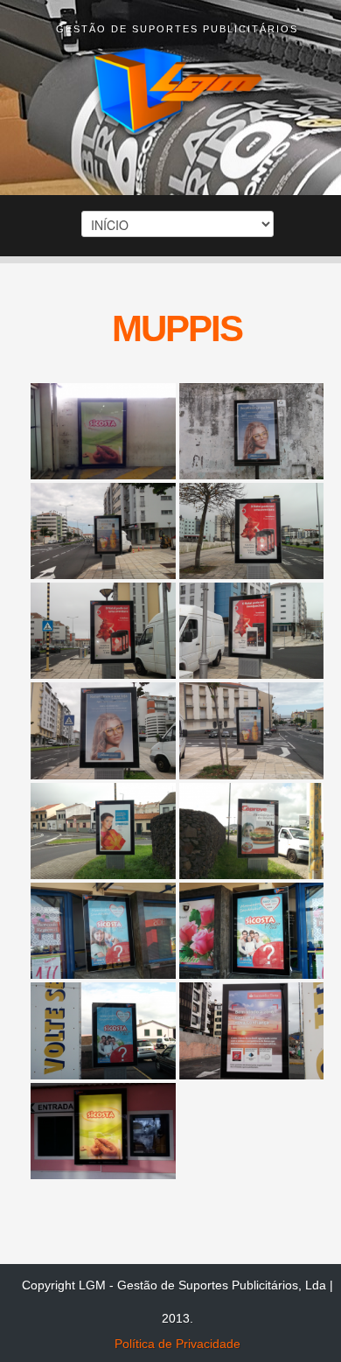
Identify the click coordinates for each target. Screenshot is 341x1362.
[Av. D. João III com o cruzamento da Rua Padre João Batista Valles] (103, 631)
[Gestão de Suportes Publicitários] (177, 93)
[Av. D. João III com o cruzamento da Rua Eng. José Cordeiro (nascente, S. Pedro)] (251, 431)
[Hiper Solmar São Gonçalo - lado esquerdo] (251, 931)
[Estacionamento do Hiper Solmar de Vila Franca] (103, 431)
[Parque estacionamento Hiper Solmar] (103, 1030)
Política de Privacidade (177, 1344)
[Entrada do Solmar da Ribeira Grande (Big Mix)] (103, 1131)
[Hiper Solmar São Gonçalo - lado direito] (103, 931)
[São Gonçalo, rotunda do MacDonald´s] (103, 831)
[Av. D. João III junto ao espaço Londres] (103, 531)
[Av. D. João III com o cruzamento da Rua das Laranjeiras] (103, 730)
